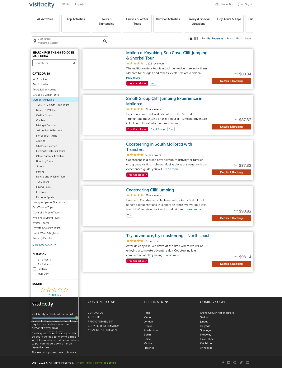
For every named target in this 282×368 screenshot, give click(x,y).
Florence (149, 347)
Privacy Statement (100, 321)
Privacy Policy (83, 362)
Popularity (217, 38)
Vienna (148, 317)
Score (229, 38)
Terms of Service (105, 362)
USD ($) (64, 4)
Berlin (147, 334)
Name (248, 38)
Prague (148, 325)
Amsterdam (151, 330)
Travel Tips (227, 4)
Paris (147, 312)
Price (239, 38)
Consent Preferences (102, 330)
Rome (147, 338)
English (79, 4)
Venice (148, 343)
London (148, 321)
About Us (94, 317)
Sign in (249, 4)
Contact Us (95, 312)
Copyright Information (104, 325)
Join (240, 4)
